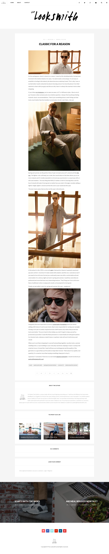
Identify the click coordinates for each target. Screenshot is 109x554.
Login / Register (48, 470)
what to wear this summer (71, 365)
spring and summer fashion (50, 365)
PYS (44, 39)
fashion (58, 39)
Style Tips (63, 39)
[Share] (71, 373)
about (19, 2)
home (12, 2)
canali (30, 365)
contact (27, 2)
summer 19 (61, 365)
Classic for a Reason (54, 44)
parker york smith (38, 365)
